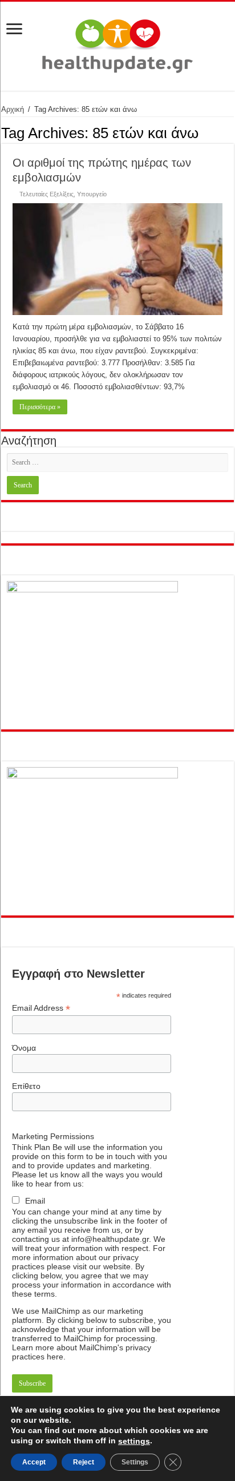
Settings (134, 1462)
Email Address (41, 1008)
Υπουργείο (92, 194)
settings (134, 1441)
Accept (34, 1462)
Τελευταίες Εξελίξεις (46, 194)
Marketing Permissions (53, 1136)
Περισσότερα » (39, 407)
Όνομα (24, 1047)
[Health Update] (117, 44)
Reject (83, 1462)
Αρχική (12, 109)
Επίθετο (26, 1086)
